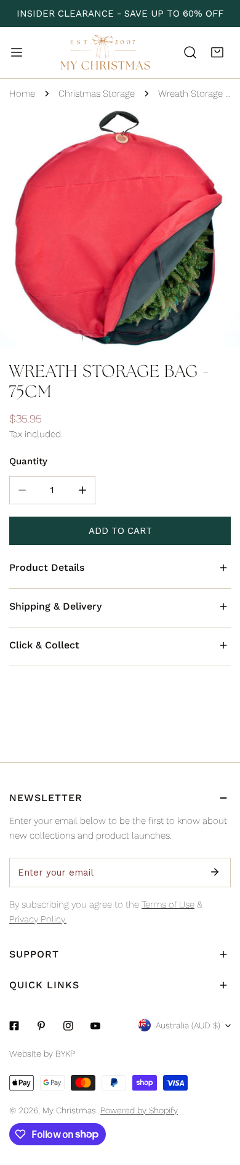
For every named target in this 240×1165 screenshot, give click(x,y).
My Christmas (69, 1110)
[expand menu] (16, 52)
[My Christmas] (105, 52)
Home (22, 93)
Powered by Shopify (139, 1110)
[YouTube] (95, 1026)
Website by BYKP (42, 1053)
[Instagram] (68, 1026)
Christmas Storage (96, 93)
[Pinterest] (41, 1026)
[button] (217, 52)
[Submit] (215, 872)
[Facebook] (14, 1026)
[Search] (190, 52)
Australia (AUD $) (188, 1025)
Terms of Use (168, 904)
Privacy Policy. (37, 919)
